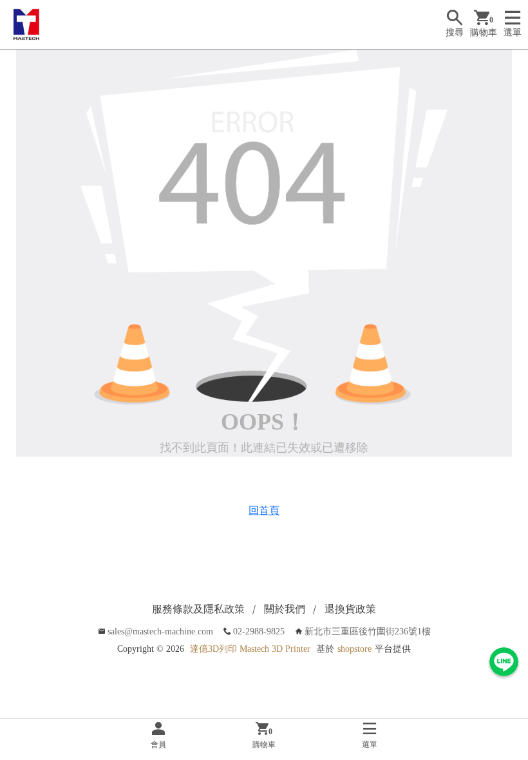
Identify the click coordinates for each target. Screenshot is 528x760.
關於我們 (284, 608)
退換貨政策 (350, 608)
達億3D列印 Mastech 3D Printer (250, 649)
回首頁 (264, 510)
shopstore (354, 649)
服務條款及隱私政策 (198, 608)
